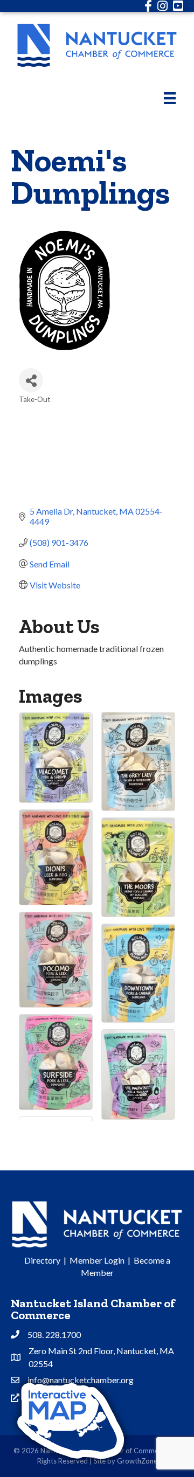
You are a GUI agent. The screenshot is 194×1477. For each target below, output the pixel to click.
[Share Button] (31, 380)
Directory (42, 1260)
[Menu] (169, 98)
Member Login (97, 1260)
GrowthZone (137, 1461)
